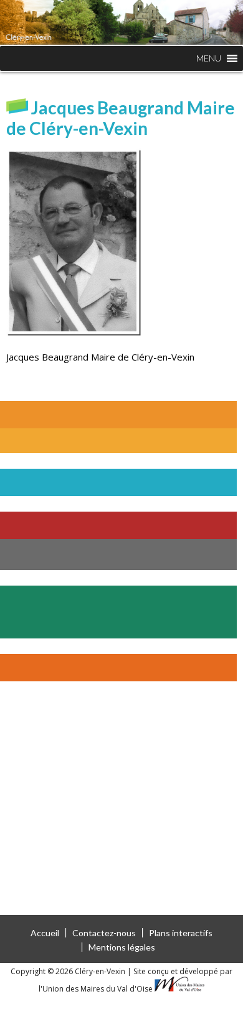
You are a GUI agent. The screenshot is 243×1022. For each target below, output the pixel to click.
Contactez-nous (104, 932)
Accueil (45, 932)
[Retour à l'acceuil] (121, 22)
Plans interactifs (180, 932)
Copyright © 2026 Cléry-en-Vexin (69, 971)
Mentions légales (121, 947)
